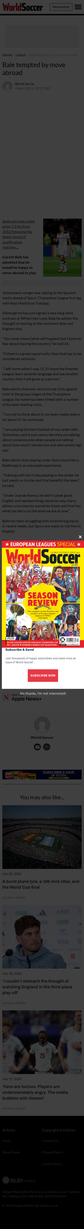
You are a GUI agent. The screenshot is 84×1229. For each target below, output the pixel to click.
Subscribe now (43, 675)
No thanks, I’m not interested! (43, 693)
